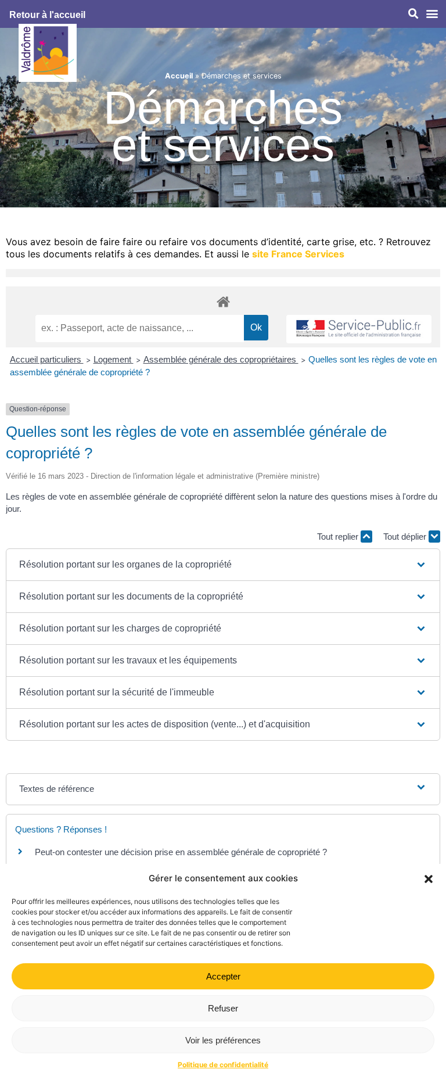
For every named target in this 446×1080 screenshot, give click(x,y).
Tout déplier (406, 536)
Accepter (223, 976)
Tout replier (339, 536)
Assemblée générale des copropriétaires (220, 359)
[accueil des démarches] (223, 301)
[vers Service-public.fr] (358, 329)
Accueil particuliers (47, 359)
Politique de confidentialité (223, 1064)
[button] (428, 879)
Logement (113, 359)
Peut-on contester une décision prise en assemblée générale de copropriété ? (181, 852)
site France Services (298, 254)
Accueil (179, 75)
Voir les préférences (223, 1040)
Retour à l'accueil (47, 15)
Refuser (223, 1008)
